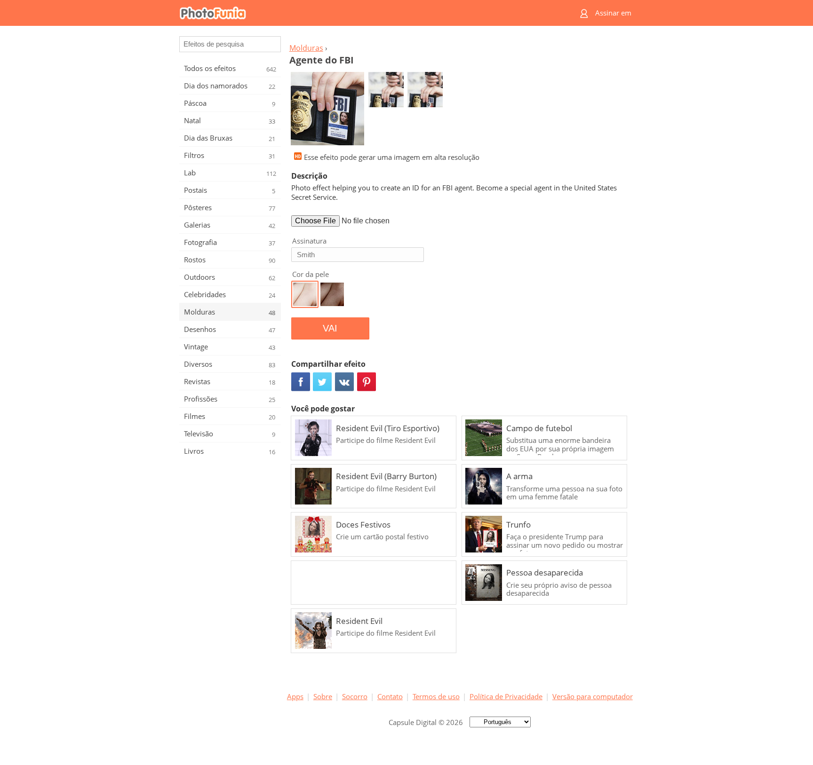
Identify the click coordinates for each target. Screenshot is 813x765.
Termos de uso (436, 696)
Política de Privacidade (506, 696)
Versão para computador (592, 696)
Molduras (306, 48)
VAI (330, 328)
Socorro (354, 696)
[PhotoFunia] (370, 13)
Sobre (322, 696)
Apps (295, 696)
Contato (390, 696)
